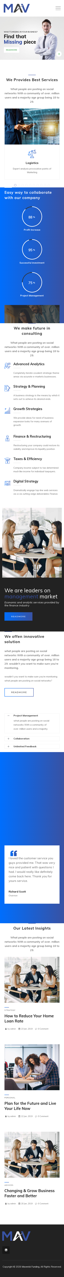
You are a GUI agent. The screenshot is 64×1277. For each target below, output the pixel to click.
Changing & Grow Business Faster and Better (29, 1193)
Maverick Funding (30, 1266)
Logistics (32, 163)
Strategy (9, 1010)
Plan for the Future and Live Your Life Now (30, 1106)
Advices (8, 1185)
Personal (9, 1098)
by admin (11, 1029)
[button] (15, 185)
